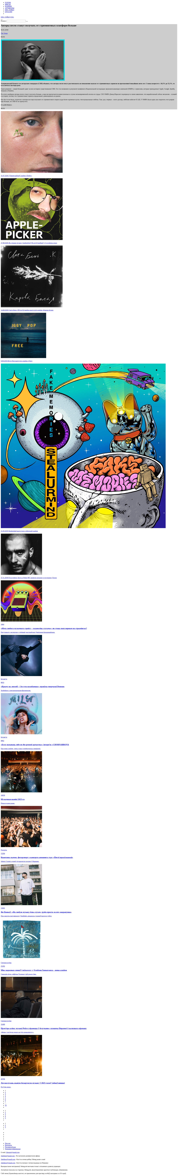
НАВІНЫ (8, 6)
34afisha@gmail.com (8, 1156)
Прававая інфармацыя (12, 1149)
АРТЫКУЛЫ (9, 8)
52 (6, 1105)
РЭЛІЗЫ (8, 2)
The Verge (4, 33)
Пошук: (3, 21)
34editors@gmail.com (8, 1159)
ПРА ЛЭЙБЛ (9, 10)
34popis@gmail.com (12, 1152)
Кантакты (8, 1145)
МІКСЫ (8, 4)
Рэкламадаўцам (10, 1147)
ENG (12, 17)
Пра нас (8, 1143)
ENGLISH (8, 12)
